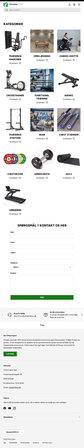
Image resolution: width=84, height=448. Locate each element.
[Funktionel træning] (42, 80)
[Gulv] (68, 159)
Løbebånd (15, 210)
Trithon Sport (11, 439)
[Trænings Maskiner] (15, 41)
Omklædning (42, 56)
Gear (42, 134)
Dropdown (14, 263)
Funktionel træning (42, 97)
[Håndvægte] (42, 159)
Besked (13, 273)
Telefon (13, 253)
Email (12, 242)
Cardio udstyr (69, 56)
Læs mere (10, 354)
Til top (42, 325)
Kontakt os (36, 442)
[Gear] (42, 119)
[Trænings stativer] (15, 119)
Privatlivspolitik (24, 442)
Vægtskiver (15, 174)
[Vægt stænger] (68, 119)
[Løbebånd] (15, 195)
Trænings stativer (15, 136)
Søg (5, 442)
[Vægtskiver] (15, 159)
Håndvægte (42, 174)
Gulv (69, 174)
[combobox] (42, 10)
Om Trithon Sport (47, 442)
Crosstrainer (15, 95)
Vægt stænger (69, 134)
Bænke (69, 95)
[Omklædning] (42, 41)
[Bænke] (68, 80)
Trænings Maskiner (15, 58)
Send (42, 297)
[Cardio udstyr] (68, 41)
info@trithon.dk (15, 387)
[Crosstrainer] (15, 80)
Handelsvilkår (13, 442)
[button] (74, 4)
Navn (12, 232)
